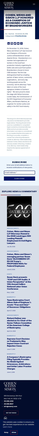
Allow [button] (14, 432)
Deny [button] (6, 432)
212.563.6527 (8, 404)
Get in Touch (11, 413)
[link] (19, 220)
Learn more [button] (7, 427)
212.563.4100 (8, 401)
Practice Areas (21, 36)
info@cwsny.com (10, 406)
